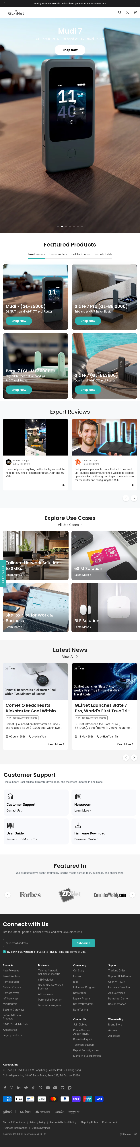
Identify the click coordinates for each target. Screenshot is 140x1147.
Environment (109, 1122)
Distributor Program (49, 1005)
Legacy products (12, 1035)
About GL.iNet (11, 1064)
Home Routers (11, 981)
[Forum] (70, 1088)
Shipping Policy (89, 1122)
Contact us (13, 810)
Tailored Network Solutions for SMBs (49, 972)
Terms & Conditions (14, 1122)
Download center (85, 839)
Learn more (81, 810)
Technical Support (83, 1044)
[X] (40, 1088)
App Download (116, 992)
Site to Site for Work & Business (50, 987)
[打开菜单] (4, 13)
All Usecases (45, 994)
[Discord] (55, 1088)
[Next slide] (136, 3)
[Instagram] (11, 1088)
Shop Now (18, 321)
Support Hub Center (119, 976)
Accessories (10, 1029)
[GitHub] (62, 1088)
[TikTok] (33, 1088)
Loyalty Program (82, 998)
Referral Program (83, 1004)
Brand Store (115, 1024)
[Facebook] (5, 1088)
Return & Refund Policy (63, 1122)
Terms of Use (77, 951)
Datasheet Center (118, 998)
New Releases (11, 970)
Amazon (113, 1030)
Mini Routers (10, 1004)
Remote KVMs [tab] (103, 254)
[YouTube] (48, 1088)
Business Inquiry (82, 1039)
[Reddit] (26, 1088)
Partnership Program (50, 999)
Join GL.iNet (80, 1024)
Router (11, 839)
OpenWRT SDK (116, 981)
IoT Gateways (11, 998)
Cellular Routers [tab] (80, 254)
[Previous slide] (4, 3)
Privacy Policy (56, 951)
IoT (33, 839)
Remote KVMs (11, 992)
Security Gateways (13, 1009)
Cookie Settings (41, 1127)
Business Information (15, 1127)
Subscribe (83, 943)
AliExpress (114, 1035)
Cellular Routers (12, 987)
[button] (58, 226)
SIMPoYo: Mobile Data (15, 1024)
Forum (77, 976)
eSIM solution (46, 979)
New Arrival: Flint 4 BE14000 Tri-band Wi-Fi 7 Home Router (70, 3)
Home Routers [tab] (58, 254)
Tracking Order (116, 970)
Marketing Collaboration (87, 1055)
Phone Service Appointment (81, 1032)
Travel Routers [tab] (36, 254)
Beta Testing (80, 1009)
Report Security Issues (86, 1050)
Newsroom (79, 992)
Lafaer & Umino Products (12, 1017)
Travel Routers (11, 976)
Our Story (78, 970)
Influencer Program (84, 987)
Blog (75, 981)
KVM (23, 839)
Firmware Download (119, 987)
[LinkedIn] (19, 1088)
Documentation (117, 1004)
